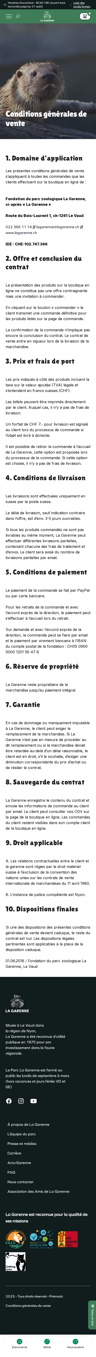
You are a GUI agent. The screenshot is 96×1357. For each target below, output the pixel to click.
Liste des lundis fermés (81, 4)
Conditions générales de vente (28, 1306)
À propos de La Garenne (28, 1124)
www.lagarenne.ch (21, 233)
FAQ (11, 1172)
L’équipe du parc (21, 1134)
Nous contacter (20, 1182)
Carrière (14, 1153)
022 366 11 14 (19, 227)
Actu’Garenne (19, 1163)
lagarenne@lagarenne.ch (57, 227)
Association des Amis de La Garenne (38, 1191)
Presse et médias (21, 1143)
